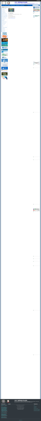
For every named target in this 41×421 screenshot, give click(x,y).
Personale (9, 5)
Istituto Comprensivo (4, 0)
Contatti (26, 5)
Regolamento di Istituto (4, 13)
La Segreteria (3, 9)
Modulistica (3, 20)
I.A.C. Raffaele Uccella (21, 2)
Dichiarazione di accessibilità (37, 410)
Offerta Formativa (13, 5)
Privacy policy (35, 406)
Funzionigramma (3, 12)
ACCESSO (38, 0)
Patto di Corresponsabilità (4, 15)
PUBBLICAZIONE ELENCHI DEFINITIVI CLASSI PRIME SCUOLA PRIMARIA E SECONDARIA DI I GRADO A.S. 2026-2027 (4, 415)
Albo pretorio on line (36, 408)
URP (34, 405)
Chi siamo (5, 5)
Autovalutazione (22, 5)
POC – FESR (3, 24)
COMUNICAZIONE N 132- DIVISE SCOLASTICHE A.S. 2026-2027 (4, 417)
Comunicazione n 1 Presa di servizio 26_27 (4, 405)
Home (3, 5)
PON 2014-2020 (3, 23)
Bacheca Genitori (18, 5)
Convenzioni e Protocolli (4, 27)
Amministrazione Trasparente (37, 409)
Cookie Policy (35, 407)
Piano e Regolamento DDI (4, 16)
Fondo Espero (3, 28)
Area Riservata (3, 31)
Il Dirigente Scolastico (4, 8)
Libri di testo (3, 19)
